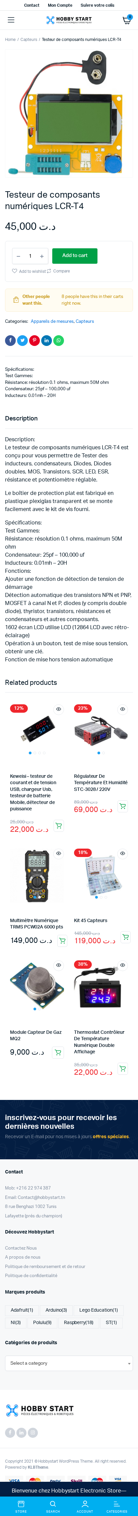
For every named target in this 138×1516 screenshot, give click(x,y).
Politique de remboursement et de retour (45, 1267)
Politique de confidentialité (31, 1276)
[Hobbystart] (69, 20)
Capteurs (28, 40)
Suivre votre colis (97, 5)
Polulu (42, 1322)
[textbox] (28, 1363)
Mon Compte (60, 5)
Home (10, 40)
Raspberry (79, 1322)
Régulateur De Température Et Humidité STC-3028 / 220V (101, 783)
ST (111, 1322)
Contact (32, 5)
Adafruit (22, 1310)
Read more (59, 826)
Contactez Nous (21, 1248)
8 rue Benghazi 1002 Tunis (31, 1207)
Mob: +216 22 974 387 (28, 1188)
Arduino (56, 1310)
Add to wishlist (32, 271)
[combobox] (69, 1363)
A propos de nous (23, 1257)
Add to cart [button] (123, 806)
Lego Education (98, 1310)
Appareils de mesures (52, 321)
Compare (61, 271)
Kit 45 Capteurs (90, 920)
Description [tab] (21, 419)
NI (16, 1322)
